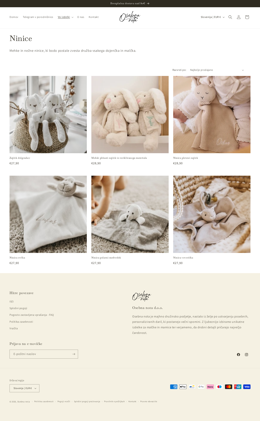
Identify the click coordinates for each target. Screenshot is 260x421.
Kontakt (132, 401)
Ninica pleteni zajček (185, 157)
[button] (65, 17)
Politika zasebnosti (21, 321)
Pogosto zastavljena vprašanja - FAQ (32, 315)
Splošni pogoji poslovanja (87, 401)
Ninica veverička (183, 257)
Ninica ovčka (17, 257)
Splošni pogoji (18, 308)
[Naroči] (73, 354)
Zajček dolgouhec (20, 157)
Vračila (14, 328)
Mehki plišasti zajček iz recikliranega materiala (119, 157)
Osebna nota (23, 401)
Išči (12, 301)
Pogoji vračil (63, 401)
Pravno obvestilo (148, 401)
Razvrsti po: (179, 70)
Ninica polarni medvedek (106, 257)
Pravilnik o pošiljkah (114, 401)
